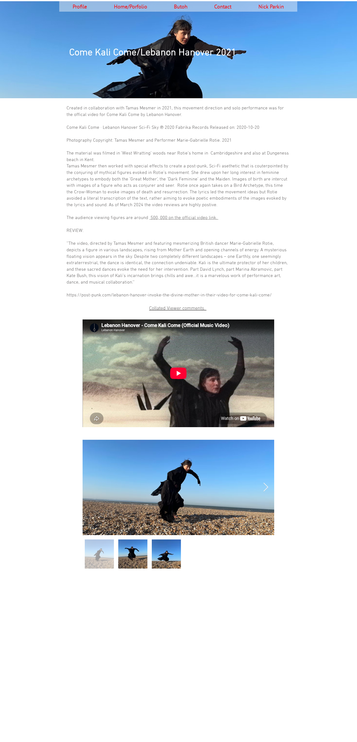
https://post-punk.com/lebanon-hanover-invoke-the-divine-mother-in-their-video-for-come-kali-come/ (169, 295)
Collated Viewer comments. (177, 308)
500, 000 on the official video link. (183, 218)
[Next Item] (266, 487)
